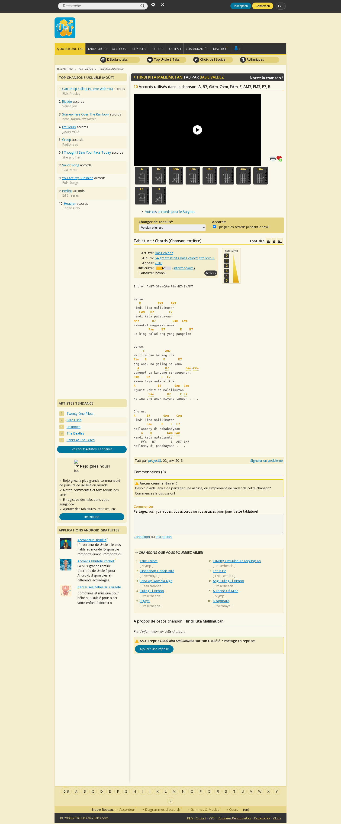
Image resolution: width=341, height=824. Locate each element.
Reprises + (140, 49)
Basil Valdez (212, 77)
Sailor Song (70, 165)
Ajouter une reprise (154, 649)
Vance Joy (69, 106)
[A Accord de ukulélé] (142, 176)
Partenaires (262, 818)
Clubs (277, 818)
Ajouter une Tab (70, 49)
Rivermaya (149, 576)
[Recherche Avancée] (153, 4)
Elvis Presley (71, 93)
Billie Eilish (74, 420)
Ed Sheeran (70, 195)
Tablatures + (98, 49)
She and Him (71, 157)
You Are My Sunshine (77, 178)
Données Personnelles (235, 818)
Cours (233, 809)
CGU (212, 818)
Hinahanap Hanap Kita (157, 571)
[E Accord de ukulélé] (226, 176)
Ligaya (145, 601)
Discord (219, 49)
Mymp (146, 566)
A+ (280, 241)
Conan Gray (71, 208)
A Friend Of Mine (225, 591)
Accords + (120, 49)
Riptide (67, 101)
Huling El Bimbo (152, 591)
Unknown (73, 427)
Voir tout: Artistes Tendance (92, 449)
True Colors (149, 561)
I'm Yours (69, 127)
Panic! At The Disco (81, 440)
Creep (66, 139)
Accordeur (127, 809)
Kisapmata (221, 601)
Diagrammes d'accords (162, 809)
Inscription (241, 6)
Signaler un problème (266, 460)
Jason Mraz (70, 131)
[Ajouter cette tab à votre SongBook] (280, 158)
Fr (279, 6)
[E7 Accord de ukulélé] (142, 195)
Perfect (67, 190)
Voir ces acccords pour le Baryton (169, 211)
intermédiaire (184, 268)
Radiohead (70, 144)
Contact (201, 818)
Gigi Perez (69, 170)
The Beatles (224, 576)
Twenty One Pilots (80, 413)
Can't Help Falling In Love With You (87, 88)
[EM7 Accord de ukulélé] (260, 176)
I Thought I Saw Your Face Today (86, 152)
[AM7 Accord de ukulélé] (243, 176)
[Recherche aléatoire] (162, 4)
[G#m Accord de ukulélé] (176, 176)
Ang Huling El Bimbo (228, 581)
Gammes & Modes (204, 809)
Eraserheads (151, 596)
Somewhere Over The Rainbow (85, 114)
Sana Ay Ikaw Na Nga (156, 581)
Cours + (158, 49)
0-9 (66, 791)
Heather (70, 203)
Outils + (175, 49)
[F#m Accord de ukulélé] (210, 176)
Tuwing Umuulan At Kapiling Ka (237, 561)
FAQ (190, 818)
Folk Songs (70, 182)
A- (268, 241)
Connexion (263, 6)
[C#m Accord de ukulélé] (193, 176)
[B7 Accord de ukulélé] (159, 176)
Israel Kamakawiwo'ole (79, 119)
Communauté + (197, 49)
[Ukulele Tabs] (65, 27)
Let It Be (219, 571)
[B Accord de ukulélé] (159, 195)
